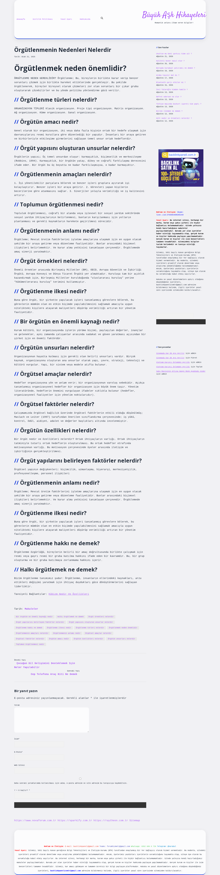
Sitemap (134, 820)
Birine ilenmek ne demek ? (169, 111)
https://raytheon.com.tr (111, 820)
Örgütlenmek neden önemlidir (123, 628)
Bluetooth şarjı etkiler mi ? (171, 82)
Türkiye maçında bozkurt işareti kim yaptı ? (178, 104)
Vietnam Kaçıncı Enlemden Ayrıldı (173, 362)
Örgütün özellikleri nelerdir (88, 639)
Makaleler (31, 609)
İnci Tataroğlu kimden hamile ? (172, 90)
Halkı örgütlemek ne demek (70, 617)
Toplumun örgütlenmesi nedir (30, 644)
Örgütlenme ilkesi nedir (59, 628)
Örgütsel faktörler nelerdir (30, 639)
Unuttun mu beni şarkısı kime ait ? (174, 54)
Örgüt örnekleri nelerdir (101, 617)
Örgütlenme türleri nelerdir (90, 628)
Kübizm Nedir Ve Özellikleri (69, 594)
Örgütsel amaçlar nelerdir (98, 633)
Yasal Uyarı (66, 19)
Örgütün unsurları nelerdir (121, 639)
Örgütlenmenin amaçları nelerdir (32, 633)
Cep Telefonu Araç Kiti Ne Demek (54, 674)
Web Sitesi (19, 765)
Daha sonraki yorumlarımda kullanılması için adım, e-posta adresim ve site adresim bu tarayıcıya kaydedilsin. (70, 783)
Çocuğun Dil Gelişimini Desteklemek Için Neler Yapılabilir (44, 665)
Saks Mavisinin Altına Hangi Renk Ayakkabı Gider (180, 371)
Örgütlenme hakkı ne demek (29, 628)
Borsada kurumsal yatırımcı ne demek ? (175, 68)
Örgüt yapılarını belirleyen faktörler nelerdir (40, 622)
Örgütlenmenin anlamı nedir (67, 633)
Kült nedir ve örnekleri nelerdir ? (174, 118)
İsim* (16, 739)
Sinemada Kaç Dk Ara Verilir (170, 353)
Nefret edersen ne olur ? (168, 97)
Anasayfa (21, 19)
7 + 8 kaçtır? (22, 790)
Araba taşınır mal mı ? (167, 75)
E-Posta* (18, 752)
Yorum (16, 705)
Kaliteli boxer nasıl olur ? (170, 61)
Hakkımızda (85, 19)
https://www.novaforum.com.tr (35, 820)
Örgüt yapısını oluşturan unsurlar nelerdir (91, 622)
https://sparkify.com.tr (75, 820)
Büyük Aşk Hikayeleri (174, 15)
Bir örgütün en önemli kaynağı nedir (34, 617)
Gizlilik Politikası (43, 19)
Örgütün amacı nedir (59, 639)
